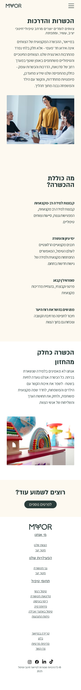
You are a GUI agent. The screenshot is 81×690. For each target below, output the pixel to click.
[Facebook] (36, 661)
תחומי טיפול (40, 581)
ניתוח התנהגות (40, 616)
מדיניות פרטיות (41, 644)
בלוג (40, 638)
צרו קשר (40, 648)
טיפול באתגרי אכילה (41, 611)
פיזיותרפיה (40, 606)
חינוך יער (40, 573)
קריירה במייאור (41, 633)
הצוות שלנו (40, 545)
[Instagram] (29, 661)
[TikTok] (51, 661)
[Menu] (71, 6)
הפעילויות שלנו (40, 557)
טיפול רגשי (40, 591)
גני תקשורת (40, 568)
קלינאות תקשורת (40, 596)
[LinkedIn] (44, 661)
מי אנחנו (40, 534)
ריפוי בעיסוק (40, 601)
